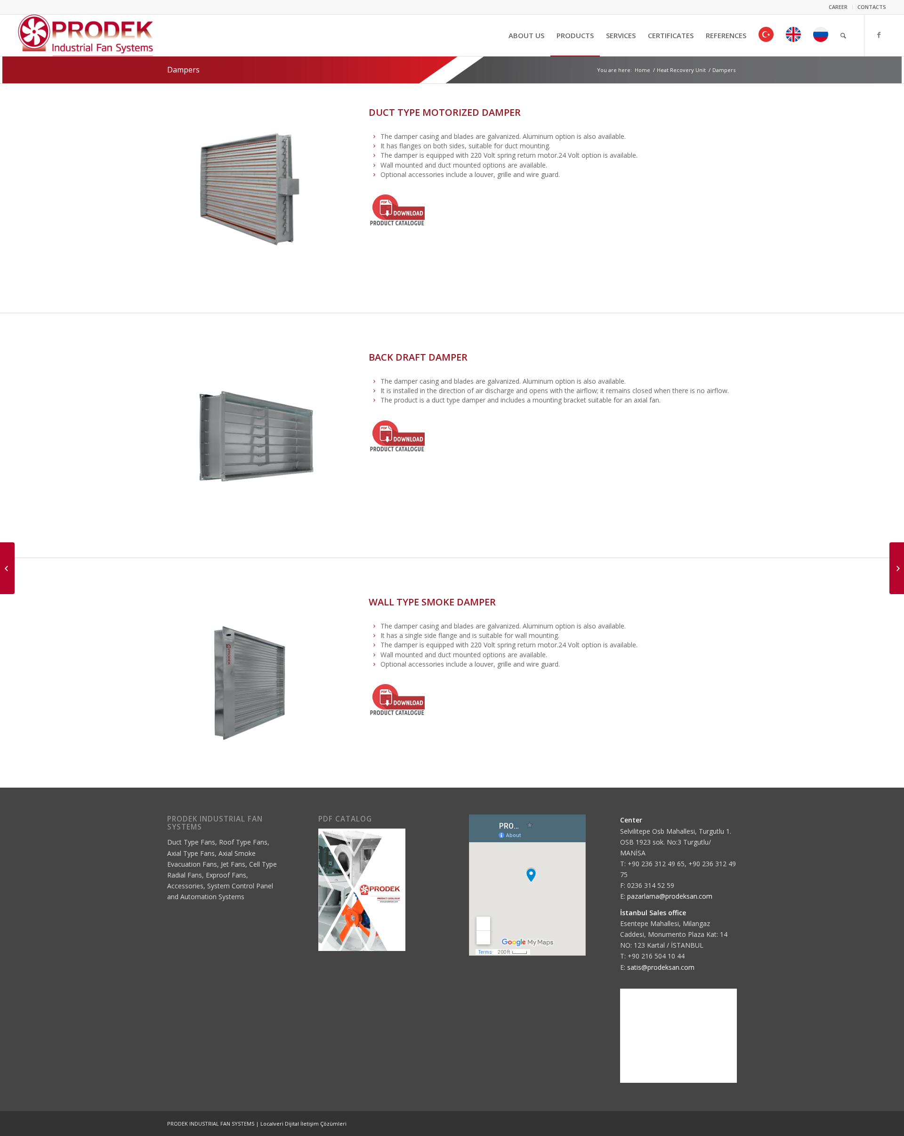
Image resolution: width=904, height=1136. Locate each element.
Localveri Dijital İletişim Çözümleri (303, 1123)
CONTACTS (871, 6)
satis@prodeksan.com (660, 967)
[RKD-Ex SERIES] (896, 568)
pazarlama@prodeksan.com (669, 896)
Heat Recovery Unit (681, 69)
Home (642, 69)
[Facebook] (879, 35)
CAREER (838, 6)
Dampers (183, 69)
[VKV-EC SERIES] (7, 568)
